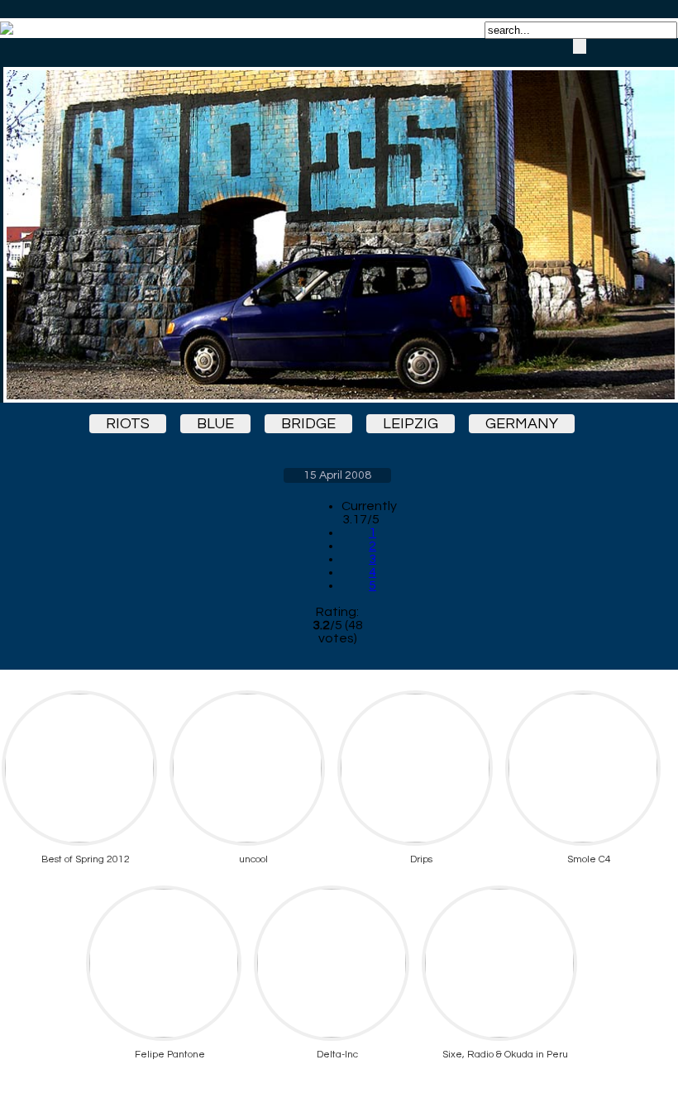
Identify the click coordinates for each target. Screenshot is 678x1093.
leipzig (410, 424)
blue (215, 424)
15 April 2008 (337, 475)
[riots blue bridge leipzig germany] (337, 220)
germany (521, 424)
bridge (308, 424)
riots (128, 424)
